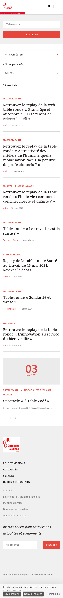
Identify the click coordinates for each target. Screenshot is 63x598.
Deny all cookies (33, 594)
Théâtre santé (10, 390)
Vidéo (5, 125)
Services (8, 475)
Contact (7, 490)
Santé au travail (12, 254)
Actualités (10, 469)
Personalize (53, 594)
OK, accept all (12, 594)
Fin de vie (7, 186)
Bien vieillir (9, 323)
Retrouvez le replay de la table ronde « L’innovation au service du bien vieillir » (31, 335)
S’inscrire (51, 545)
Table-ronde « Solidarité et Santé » (27, 300)
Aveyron (7, 394)
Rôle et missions (14, 463)
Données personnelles (15, 509)
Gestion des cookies (14, 515)
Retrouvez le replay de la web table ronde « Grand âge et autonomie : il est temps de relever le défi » (29, 112)
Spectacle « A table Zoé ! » (26, 401)
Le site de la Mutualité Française (21, 496)
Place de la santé (12, 98)
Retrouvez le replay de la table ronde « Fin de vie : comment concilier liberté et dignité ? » (30, 197)
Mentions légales (12, 503)
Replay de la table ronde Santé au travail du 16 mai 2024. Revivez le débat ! (30, 266)
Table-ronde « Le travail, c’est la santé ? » (31, 231)
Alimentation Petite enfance (36, 390)
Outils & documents (16, 482)
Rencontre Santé (11, 240)
